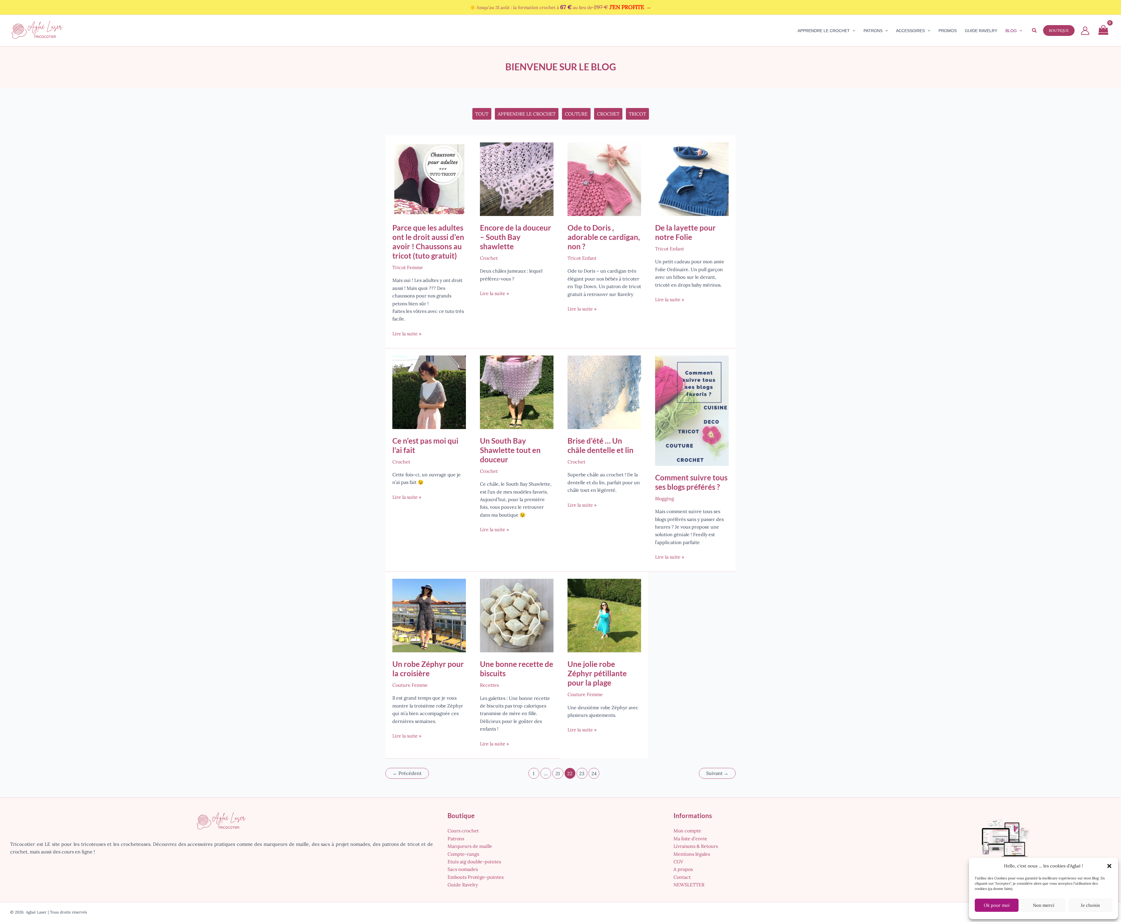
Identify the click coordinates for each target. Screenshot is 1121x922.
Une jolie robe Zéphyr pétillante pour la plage (597, 673)
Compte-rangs (463, 854)
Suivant (717, 773)
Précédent (407, 773)
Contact (682, 877)
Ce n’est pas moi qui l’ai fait (425, 445)
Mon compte (687, 831)
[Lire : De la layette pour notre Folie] (692, 179)
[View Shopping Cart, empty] (1103, 31)
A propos (683, 869)
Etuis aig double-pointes (474, 862)
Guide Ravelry (463, 885)
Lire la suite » (406, 333)
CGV (678, 862)
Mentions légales (691, 854)
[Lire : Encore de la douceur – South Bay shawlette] (516, 179)
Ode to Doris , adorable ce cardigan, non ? (604, 237)
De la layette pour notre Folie (685, 232)
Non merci (1043, 905)
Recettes (489, 685)
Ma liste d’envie (690, 838)
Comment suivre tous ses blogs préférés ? (691, 482)
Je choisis (1090, 905)
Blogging (664, 498)
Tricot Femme (407, 267)
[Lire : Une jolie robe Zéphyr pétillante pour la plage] (604, 615)
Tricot (637, 114)
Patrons (456, 838)
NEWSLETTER (688, 885)
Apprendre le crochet (527, 114)
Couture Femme (410, 685)
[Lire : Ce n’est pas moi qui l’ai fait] (429, 392)
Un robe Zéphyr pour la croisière (428, 668)
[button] (1109, 866)
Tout (481, 114)
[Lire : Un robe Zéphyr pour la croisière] (429, 615)
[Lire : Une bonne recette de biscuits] (516, 615)
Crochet (608, 114)
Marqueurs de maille (470, 846)
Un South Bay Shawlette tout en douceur (510, 450)
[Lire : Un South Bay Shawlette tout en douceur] (516, 392)
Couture (576, 114)
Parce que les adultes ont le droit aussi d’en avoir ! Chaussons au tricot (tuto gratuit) (428, 241)
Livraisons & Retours (695, 846)
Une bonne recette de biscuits (516, 668)
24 (594, 773)
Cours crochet (463, 831)
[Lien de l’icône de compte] (1085, 30)
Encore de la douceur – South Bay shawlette (515, 237)
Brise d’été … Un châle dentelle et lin (600, 445)
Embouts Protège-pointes (476, 877)
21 (558, 773)
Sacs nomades (463, 869)
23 (581, 773)
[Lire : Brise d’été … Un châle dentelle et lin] (604, 392)
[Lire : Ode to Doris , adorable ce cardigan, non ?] (604, 179)
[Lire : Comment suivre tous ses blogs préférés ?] (692, 410)
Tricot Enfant (582, 258)
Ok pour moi (996, 905)
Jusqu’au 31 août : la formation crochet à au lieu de (564, 7)
